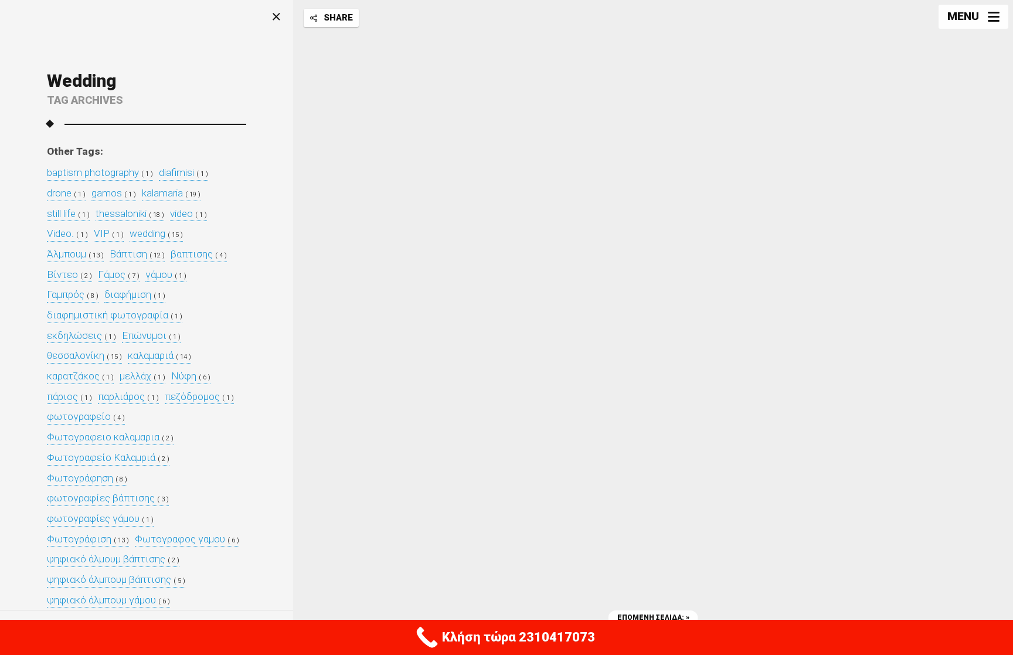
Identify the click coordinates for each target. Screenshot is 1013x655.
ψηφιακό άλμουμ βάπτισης (113, 559)
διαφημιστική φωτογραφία (114, 315)
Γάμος (119, 274)
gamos (113, 193)
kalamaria (171, 193)
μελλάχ (142, 376)
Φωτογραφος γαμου (187, 539)
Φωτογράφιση (88, 539)
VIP (109, 233)
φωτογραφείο (86, 416)
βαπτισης (199, 254)
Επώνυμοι (151, 335)
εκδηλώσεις (81, 335)
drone (66, 193)
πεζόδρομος (199, 396)
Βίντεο (69, 274)
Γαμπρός (72, 294)
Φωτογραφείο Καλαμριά (108, 457)
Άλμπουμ (75, 254)
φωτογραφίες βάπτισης (108, 498)
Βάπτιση (137, 254)
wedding (156, 233)
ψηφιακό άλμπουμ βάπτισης (116, 579)
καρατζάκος (80, 376)
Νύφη (190, 376)
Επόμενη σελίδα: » (653, 617)
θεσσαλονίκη (84, 355)
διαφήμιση (134, 294)
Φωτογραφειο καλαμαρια (110, 437)
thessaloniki (130, 213)
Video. (67, 233)
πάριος (69, 396)
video (188, 213)
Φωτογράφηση (87, 478)
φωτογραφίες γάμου (100, 518)
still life (68, 213)
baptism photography (100, 172)
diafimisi (183, 172)
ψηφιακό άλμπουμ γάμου (108, 600)
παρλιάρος (128, 396)
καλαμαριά (159, 355)
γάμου (165, 274)
